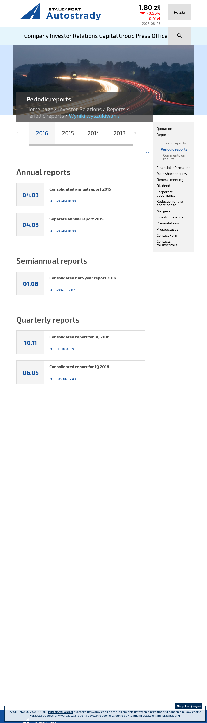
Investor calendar (171, 217)
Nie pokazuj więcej (189, 706)
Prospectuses (167, 229)
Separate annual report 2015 (76, 218)
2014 (93, 133)
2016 (42, 133)
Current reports (173, 143)
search (179, 36)
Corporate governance (166, 193)
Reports (116, 109)
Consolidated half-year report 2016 (82, 277)
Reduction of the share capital (170, 203)
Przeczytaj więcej (60, 711)
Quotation (164, 128)
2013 (119, 133)
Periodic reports (45, 116)
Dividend (163, 185)
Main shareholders (172, 173)
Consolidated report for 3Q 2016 (79, 336)
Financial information (173, 167)
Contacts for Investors (167, 243)
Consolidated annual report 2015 (80, 189)
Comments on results (174, 157)
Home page (39, 109)
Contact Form (167, 235)
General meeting (170, 179)
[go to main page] (73, 11)
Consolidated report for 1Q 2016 (79, 366)
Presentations (168, 223)
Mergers (163, 211)
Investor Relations (80, 109)
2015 (68, 133)
